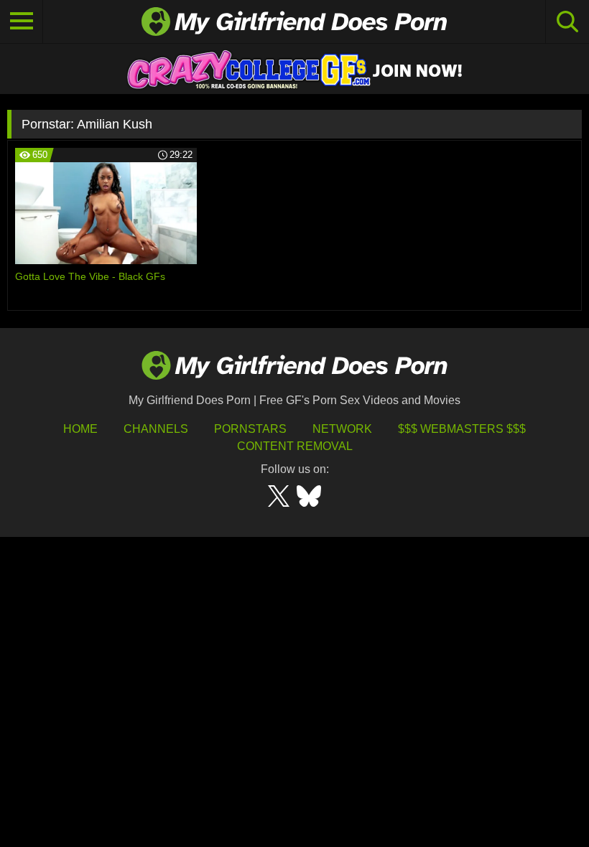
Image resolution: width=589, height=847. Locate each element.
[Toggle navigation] (21, 21)
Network (342, 429)
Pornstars (250, 429)
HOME (80, 429)
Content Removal (295, 446)
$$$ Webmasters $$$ (462, 429)
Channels (156, 429)
